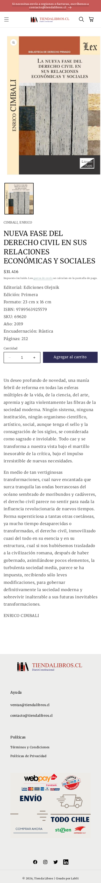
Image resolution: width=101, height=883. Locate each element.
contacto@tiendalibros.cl (31, 715)
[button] (9, 20)
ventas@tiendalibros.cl (30, 705)
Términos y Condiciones (30, 747)
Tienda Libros (43, 878)
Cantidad (11, 348)
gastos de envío (43, 278)
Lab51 (74, 878)
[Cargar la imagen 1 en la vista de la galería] (19, 198)
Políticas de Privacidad (28, 756)
